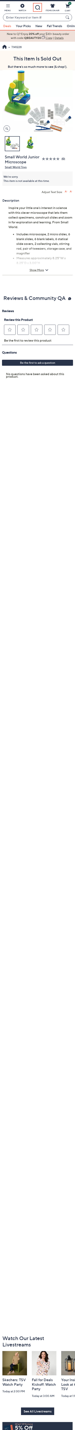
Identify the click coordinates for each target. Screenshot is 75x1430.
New (38, 26)
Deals (7, 26)
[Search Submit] (68, 17)
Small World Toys (16, 167)
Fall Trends (54, 26)
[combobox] (33, 17)
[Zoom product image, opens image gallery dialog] (5, 128)
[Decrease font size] (71, 191)
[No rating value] (52, 159)
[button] (7, 8)
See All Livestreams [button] (38, 1411)
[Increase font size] (66, 191)
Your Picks (23, 26)
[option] (37, 36)
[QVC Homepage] (4, 47)
